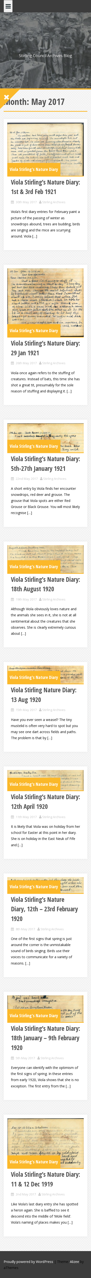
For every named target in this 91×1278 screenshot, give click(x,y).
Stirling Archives (54, 202)
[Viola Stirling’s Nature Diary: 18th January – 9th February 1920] (45, 1008)
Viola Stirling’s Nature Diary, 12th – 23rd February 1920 (44, 909)
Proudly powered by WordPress (28, 1261)
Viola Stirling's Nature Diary (34, 169)
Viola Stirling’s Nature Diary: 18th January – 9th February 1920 (45, 1038)
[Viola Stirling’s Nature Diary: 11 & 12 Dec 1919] (45, 1143)
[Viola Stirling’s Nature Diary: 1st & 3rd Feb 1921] (45, 149)
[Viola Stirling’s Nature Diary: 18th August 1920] (45, 559)
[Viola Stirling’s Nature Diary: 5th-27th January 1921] (45, 437)
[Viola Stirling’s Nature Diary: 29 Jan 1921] (45, 302)
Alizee (74, 1261)
